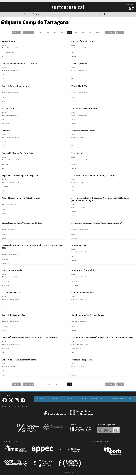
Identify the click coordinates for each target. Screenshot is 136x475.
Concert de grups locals (82, 359)
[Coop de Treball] (54, 428)
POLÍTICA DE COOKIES (121, 399)
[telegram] (23, 401)
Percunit (6, 130)
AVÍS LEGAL (70, 399)
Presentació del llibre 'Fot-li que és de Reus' (22, 223)
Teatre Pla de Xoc (79, 86)
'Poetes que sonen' (80, 63)
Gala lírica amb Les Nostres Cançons (88, 315)
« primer (17, 33)
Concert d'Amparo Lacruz (83, 130)
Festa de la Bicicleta (11, 292)
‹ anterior (28, 33)
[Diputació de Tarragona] (54, 414)
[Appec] (43, 450)
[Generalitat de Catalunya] (81, 414)
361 (90, 33)
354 (41, 33)
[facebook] (4, 401)
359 (76, 33)
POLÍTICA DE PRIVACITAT (92, 399)
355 (48, 33)
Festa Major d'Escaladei (82, 270)
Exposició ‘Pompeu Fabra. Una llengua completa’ (94, 175)
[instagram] (17, 401)
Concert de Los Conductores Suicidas (19, 359)
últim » (120, 33)
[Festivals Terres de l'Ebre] (43, 464)
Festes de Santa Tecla (12, 270)
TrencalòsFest (8, 41)
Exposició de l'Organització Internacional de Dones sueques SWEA (102, 337)
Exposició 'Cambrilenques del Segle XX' (20, 175)
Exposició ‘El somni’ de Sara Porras (18, 153)
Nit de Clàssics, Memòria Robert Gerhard (21, 198)
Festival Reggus (78, 245)
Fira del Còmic (8, 108)
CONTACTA (56, 399)
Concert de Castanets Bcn (13, 315)
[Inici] (68, 6)
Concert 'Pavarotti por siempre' (16, 86)
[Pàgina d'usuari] (130, 9)
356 (55, 33)
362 (97, 33)
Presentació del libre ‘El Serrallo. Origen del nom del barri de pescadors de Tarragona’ (100, 199)
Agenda (102, 14)
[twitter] (11, 401)
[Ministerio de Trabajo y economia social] (108, 431)
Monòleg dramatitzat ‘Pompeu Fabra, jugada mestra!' (96, 223)
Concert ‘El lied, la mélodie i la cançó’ (19, 63)
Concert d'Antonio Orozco (83, 41)
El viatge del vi (78, 153)
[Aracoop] (27, 428)
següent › (110, 33)
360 (83, 33)
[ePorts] (112, 450)
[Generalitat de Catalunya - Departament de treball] (81, 431)
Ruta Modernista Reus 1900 (84, 108)
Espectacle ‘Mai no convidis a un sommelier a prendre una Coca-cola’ (32, 246)
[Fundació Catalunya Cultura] (69, 464)
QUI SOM (41, 399)
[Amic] (16, 450)
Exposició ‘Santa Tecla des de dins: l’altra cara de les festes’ (30, 337)
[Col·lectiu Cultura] (69, 450)
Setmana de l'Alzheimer (82, 292)
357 (62, 33)
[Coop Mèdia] (16, 464)
